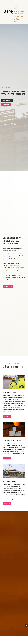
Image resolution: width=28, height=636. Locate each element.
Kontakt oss (6, 104)
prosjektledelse (20, 267)
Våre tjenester (6, 100)
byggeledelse (8, 270)
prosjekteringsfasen (15, 265)
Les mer (6, 416)
